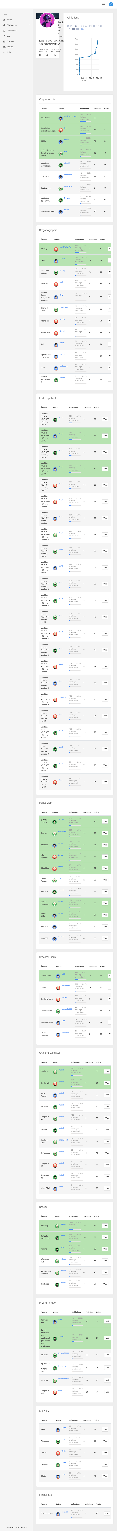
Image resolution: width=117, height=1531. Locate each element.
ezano (66, 151)
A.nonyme (66, 986)
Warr (61, 417)
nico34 (67, 163)
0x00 (61, 1187)
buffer (64, 997)
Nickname (64, 366)
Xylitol (62, 331)
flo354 (60, 902)
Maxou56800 (65, 308)
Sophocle (62, 1366)
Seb (63, 1021)
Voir (105, 419)
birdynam (68, 186)
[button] (110, 4)
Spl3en (61, 1336)
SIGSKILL (62, 820)
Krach (60, 867)
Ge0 (65, 128)
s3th (61, 282)
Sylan (66, 140)
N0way (67, 198)
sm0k (61, 549)
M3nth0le (68, 175)
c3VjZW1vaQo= (70, 116)
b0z (59, 878)
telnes (60, 843)
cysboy (62, 270)
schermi (65, 1512)
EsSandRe (62, 831)
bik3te (66, 210)
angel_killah (63, 1140)
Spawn (62, 378)
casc (63, 1236)
